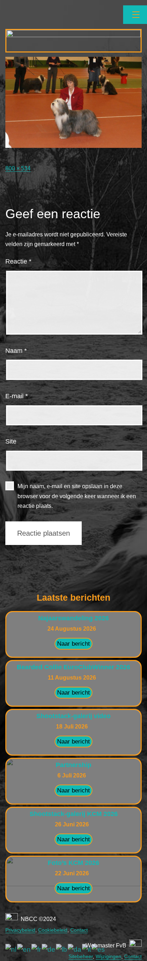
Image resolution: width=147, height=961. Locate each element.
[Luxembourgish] (62, 949)
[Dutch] (11, 949)
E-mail (16, 396)
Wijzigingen (108, 956)
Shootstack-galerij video (73, 716)
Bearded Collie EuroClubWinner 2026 (73, 667)
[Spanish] (99, 949)
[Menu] (135, 14)
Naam (16, 350)
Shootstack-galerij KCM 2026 (74, 813)
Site (10, 441)
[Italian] (87, 949)
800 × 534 (18, 168)
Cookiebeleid (52, 930)
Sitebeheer (81, 956)
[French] (36, 949)
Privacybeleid (20, 930)
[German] (49, 949)
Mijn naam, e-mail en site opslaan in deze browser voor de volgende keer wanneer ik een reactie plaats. (76, 496)
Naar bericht (73, 643)
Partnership (73, 765)
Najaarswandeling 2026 (73, 618)
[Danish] (75, 949)
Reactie (18, 261)
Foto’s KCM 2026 (73, 862)
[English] (24, 949)
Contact (79, 930)
